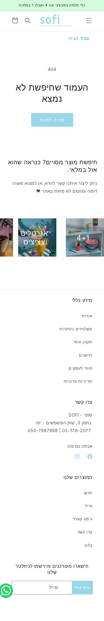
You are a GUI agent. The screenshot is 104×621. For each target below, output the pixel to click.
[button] (89, 20)
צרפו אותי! (82, 587)
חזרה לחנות (52, 120)
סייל (88, 505)
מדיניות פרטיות (78, 381)
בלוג (88, 545)
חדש (88, 492)
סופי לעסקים (80, 368)
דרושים (85, 355)
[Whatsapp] (7, 584)
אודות (86, 315)
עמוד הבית (79, 38)
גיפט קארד (82, 518)
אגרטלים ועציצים (34, 237)
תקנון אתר (82, 341)
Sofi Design (44, 616)
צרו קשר (84, 531)
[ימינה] (64, 267)
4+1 (83, 237)
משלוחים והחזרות (75, 328)
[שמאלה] (39, 267)
